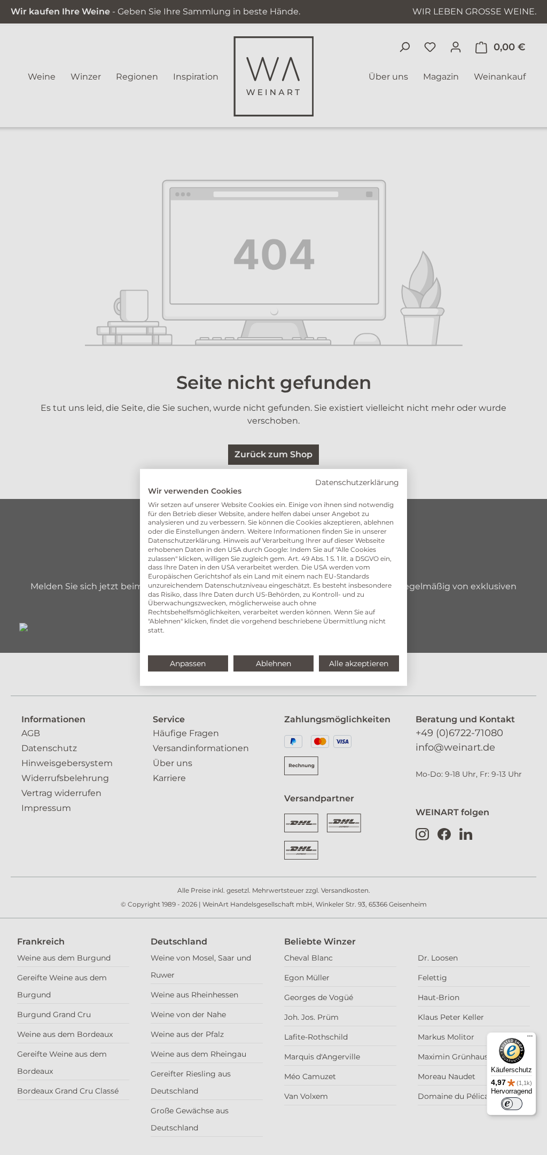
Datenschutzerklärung (357, 482)
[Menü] (529, 1038)
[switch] (511, 1103)
